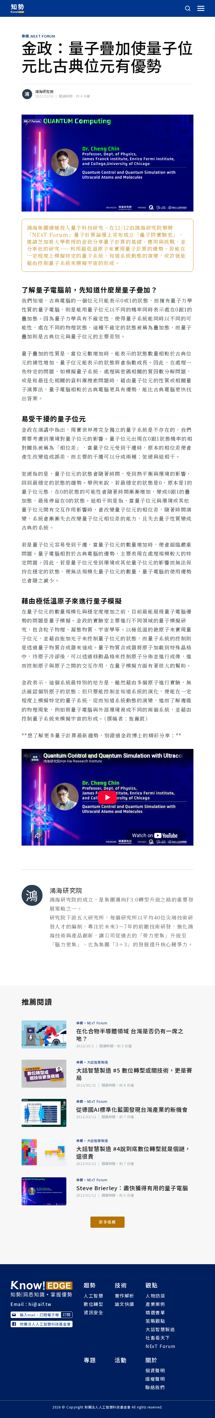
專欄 (25, 36)
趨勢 (90, 1285)
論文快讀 (124, 1304)
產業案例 (155, 1304)
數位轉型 (93, 1304)
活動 (120, 1360)
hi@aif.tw (40, 1304)
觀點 (152, 1285)
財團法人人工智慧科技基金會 (45, 1324)
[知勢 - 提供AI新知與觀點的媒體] (42, 1288)
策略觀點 (155, 1320)
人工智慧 (93, 1295)
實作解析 (124, 1295)
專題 (90, 1360)
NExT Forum (43, 36)
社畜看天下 (158, 1337)
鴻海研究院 (44, 91)
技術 (121, 1285)
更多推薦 (107, 1222)
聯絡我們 (155, 1387)
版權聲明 (155, 1378)
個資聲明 (155, 1370)
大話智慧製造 (97, 1062)
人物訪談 (155, 1295)
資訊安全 (93, 1312)
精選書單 (155, 1312)
